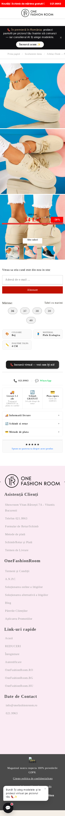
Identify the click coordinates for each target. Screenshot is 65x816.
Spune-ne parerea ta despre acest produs (32, 448)
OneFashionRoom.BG (19, 677)
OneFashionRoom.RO (19, 669)
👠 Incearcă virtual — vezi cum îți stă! (32, 364)
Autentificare (13, 662)
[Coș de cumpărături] (61, 13)
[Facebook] (7, 727)
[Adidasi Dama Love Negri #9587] (48, 252)
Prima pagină (14, 54)
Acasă (9, 638)
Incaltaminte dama (33, 54)
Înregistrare (12, 654)
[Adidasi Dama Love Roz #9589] (30, 252)
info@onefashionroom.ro (21, 705)
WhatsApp (43, 380)
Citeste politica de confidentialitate (33, 778)
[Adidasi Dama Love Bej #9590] (32, 127)
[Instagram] (16, 727)
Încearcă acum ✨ (30, 44)
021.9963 (21, 380)
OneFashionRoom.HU (19, 685)
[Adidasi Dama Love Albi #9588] (12, 252)
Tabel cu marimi (53, 302)
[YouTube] (25, 727)
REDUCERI (13, 646)
